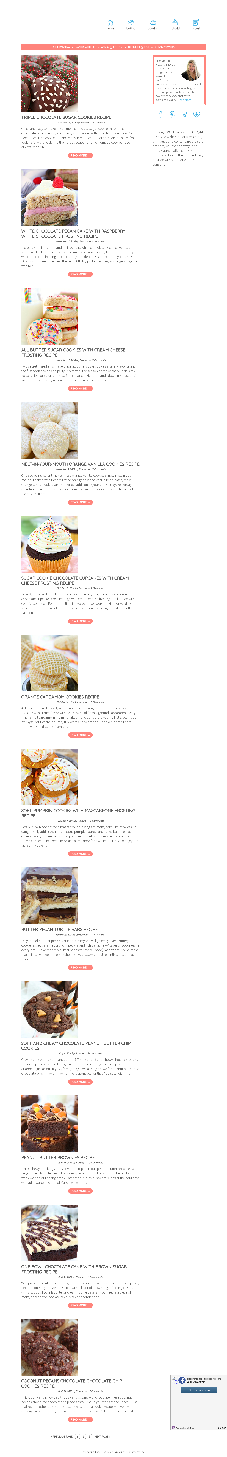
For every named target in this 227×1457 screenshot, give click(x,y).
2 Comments (98, 241)
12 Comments (95, 1162)
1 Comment (99, 122)
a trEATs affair (49, 18)
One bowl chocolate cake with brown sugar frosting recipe (74, 1269)
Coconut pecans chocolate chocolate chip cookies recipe (71, 1383)
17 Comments (98, 469)
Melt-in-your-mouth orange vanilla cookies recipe (80, 464)
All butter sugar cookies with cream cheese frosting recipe (73, 352)
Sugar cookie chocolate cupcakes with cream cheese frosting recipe (75, 580)
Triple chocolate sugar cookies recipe (66, 117)
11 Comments (99, 934)
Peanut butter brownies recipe (58, 1157)
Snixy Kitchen (136, 1452)
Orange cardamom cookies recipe (60, 696)
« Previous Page (62, 1436)
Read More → (80, 155)
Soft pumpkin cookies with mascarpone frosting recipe (78, 813)
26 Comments (95, 1053)
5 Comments (97, 702)
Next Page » (102, 1436)
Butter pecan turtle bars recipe (59, 929)
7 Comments (99, 360)
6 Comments (97, 820)
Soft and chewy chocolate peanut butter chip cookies (76, 1046)
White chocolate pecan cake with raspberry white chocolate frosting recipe (73, 233)
